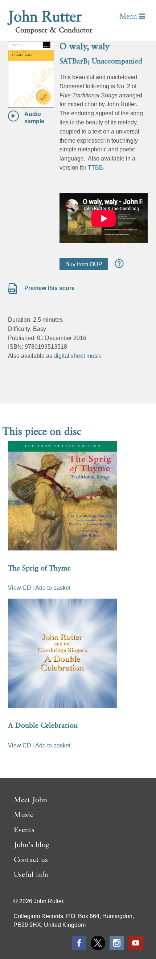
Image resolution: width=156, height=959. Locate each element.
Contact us (31, 860)
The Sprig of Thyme (39, 568)
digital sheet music (78, 356)
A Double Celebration (43, 726)
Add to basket (52, 588)
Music (23, 815)
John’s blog (31, 845)
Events (24, 830)
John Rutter (45, 17)
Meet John (30, 800)
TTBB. (96, 168)
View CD (19, 588)
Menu (129, 16)
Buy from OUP (83, 264)
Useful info (31, 875)
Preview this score (49, 288)
